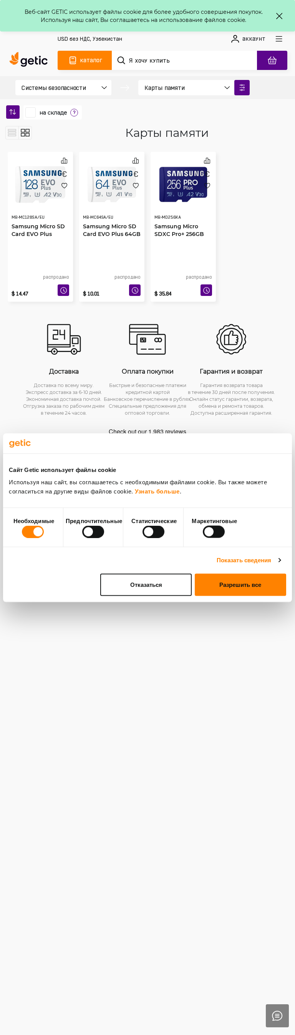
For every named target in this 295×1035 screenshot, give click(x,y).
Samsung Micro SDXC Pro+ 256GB (179, 230)
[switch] (93, 532)
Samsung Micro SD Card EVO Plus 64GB (112, 230)
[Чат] (277, 1015)
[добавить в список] (64, 185)
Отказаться (146, 584)
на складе (53, 112)
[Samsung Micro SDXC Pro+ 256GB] (183, 184)
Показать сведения (244, 560)
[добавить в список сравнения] (64, 160)
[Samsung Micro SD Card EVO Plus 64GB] (112, 184)
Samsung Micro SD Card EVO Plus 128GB (38, 234)
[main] (30, 60)
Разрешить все (240, 584)
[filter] (242, 87)
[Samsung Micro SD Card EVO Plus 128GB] (40, 184)
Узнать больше (157, 491)
